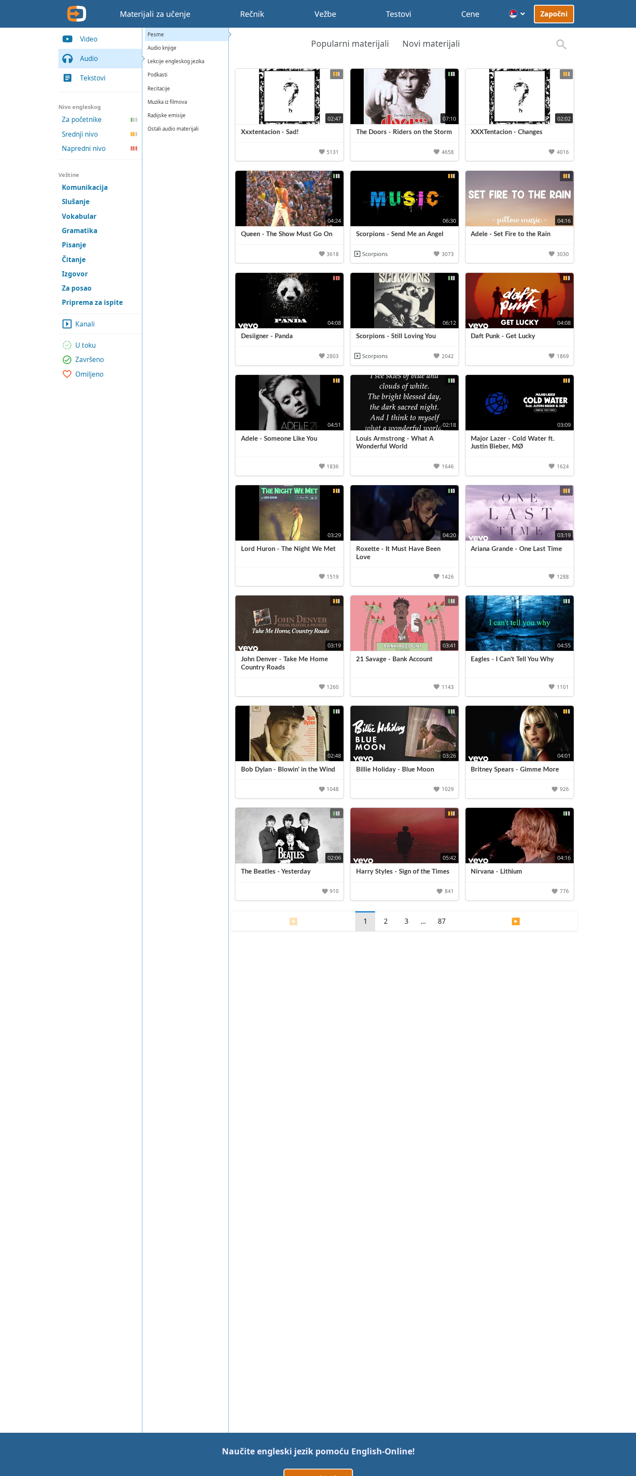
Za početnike (82, 119)
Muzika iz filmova (167, 102)
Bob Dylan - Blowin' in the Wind (288, 769)
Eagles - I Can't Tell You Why (512, 659)
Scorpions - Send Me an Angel (399, 234)
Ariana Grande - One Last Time (516, 549)
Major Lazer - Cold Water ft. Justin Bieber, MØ (513, 442)
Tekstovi (93, 78)
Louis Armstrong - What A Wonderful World (395, 442)
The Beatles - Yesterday (276, 871)
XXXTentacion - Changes (507, 132)
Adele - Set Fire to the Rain (510, 234)
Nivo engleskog (79, 107)
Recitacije (159, 88)
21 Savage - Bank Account (394, 659)
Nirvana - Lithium (496, 871)
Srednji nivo (80, 133)
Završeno (89, 359)
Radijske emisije (167, 115)
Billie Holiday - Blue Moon (395, 769)
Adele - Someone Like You (279, 438)
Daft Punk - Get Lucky (503, 336)
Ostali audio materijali (173, 128)
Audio (89, 58)
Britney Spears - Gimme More (515, 769)
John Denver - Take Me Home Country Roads (284, 663)
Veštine (68, 175)
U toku (85, 345)
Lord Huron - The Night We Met (288, 549)
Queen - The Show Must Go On (286, 234)
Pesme (156, 34)
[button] (329, 152)
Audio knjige (162, 48)
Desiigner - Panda (267, 336)
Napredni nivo (84, 148)
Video (88, 39)
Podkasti (157, 74)
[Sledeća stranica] (516, 921)
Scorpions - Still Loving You (396, 336)
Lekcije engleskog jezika (176, 61)
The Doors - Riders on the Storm (404, 132)
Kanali (85, 324)
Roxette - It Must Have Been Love (398, 553)
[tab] (350, 44)
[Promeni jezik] (517, 14)
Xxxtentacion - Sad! (270, 132)
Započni (554, 14)
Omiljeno (89, 373)
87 (442, 921)
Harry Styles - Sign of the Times (403, 871)
